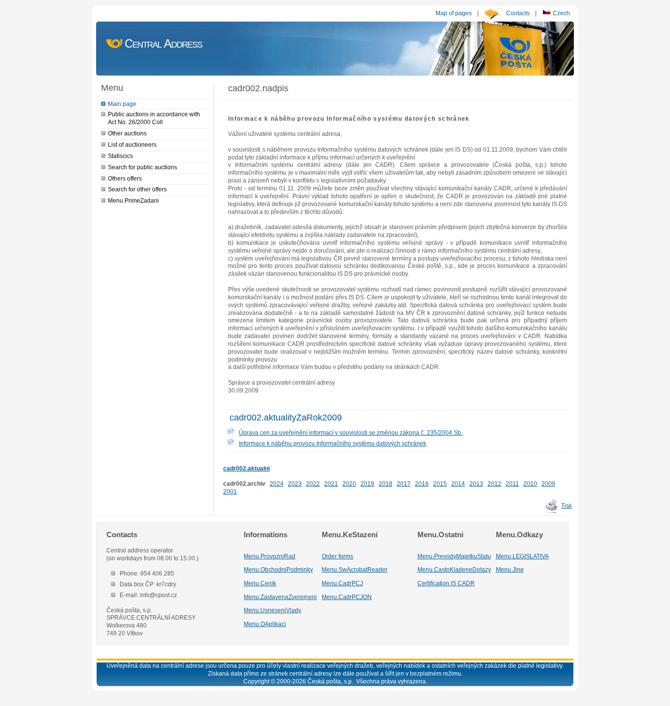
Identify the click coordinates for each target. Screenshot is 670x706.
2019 (367, 483)
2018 (385, 483)
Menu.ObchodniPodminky (278, 569)
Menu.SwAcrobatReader (354, 569)
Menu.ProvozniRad (269, 556)
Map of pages (454, 13)
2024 (276, 483)
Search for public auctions (142, 167)
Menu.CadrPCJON (347, 597)
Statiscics (120, 156)
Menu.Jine (510, 569)
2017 (404, 483)
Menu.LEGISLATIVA (522, 556)
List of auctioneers (132, 144)
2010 (530, 483)
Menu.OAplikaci (265, 624)
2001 (230, 491)
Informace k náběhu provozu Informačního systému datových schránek (332, 443)
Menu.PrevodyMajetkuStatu (454, 556)
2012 (494, 483)
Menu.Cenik (260, 583)
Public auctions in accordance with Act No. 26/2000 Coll (154, 118)
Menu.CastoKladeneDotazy (454, 569)
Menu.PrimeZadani (133, 200)
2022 (313, 483)
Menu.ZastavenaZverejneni (280, 597)
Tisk (566, 505)
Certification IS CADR (446, 583)
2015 (440, 483)
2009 (548, 483)
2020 (349, 483)
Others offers (125, 178)
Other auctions (127, 133)
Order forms (337, 556)
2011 (512, 483)
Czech (560, 13)
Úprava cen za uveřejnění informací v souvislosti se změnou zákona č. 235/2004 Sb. (351, 432)
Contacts (518, 13)
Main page (122, 104)
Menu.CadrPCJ (342, 583)
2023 (295, 483)
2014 (458, 483)
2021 (331, 483)
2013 (476, 483)
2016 (422, 483)
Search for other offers (137, 189)
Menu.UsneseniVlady (272, 610)
